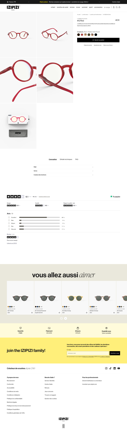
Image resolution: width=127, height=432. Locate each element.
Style (35, 167)
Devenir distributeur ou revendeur (92, 381)
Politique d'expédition (13, 409)
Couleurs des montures (40, 175)
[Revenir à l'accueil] (13, 7)
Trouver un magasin (50, 395)
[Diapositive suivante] (99, 2)
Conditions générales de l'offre (16, 413)
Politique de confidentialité (14, 398)
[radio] (78, 34)
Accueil (78, 14)
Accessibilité (10, 388)
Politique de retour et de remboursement (19, 406)
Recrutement (11, 381)
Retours (47, 388)
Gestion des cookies (51, 398)
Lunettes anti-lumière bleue (95, 14)
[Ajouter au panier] (32, 312)
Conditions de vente (13, 391)
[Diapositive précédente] (29, 2)
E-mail (69, 349)
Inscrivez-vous (115, 353)
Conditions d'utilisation (13, 395)
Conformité (10, 384)
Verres (35, 171)
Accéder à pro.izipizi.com (89, 384)
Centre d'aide (116, 2)
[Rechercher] (117, 7)
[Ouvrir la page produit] (59, 312)
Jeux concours (49, 391)
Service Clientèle (50, 381)
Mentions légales (12, 402)
